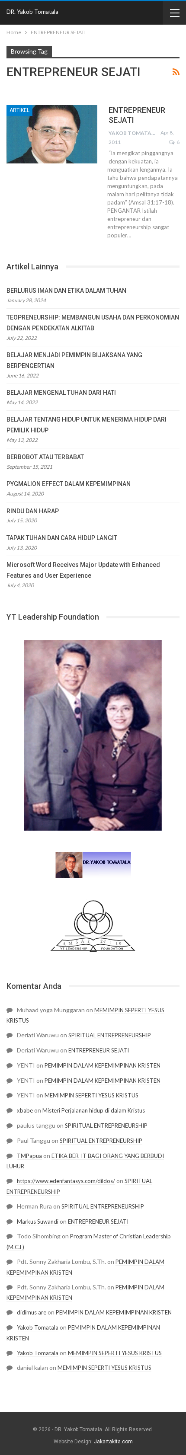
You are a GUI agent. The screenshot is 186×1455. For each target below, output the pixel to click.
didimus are (31, 1312)
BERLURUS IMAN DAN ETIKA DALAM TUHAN (66, 290)
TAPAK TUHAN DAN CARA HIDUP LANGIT (61, 537)
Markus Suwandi (37, 1221)
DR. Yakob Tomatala (32, 11)
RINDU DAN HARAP (32, 511)
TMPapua (29, 1155)
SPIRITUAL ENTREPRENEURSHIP (109, 1035)
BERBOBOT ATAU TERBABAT (45, 457)
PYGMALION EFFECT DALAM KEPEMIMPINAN (68, 483)
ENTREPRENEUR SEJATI (98, 1050)
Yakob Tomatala (37, 1327)
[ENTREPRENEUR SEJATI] (51, 134)
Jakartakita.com (113, 1442)
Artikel (19, 110)
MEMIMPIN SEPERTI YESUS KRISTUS (91, 1095)
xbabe (25, 1110)
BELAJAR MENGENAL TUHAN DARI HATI (61, 392)
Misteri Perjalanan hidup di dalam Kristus (93, 1110)
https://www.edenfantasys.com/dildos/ (66, 1180)
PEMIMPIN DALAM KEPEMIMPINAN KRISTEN (102, 1065)
